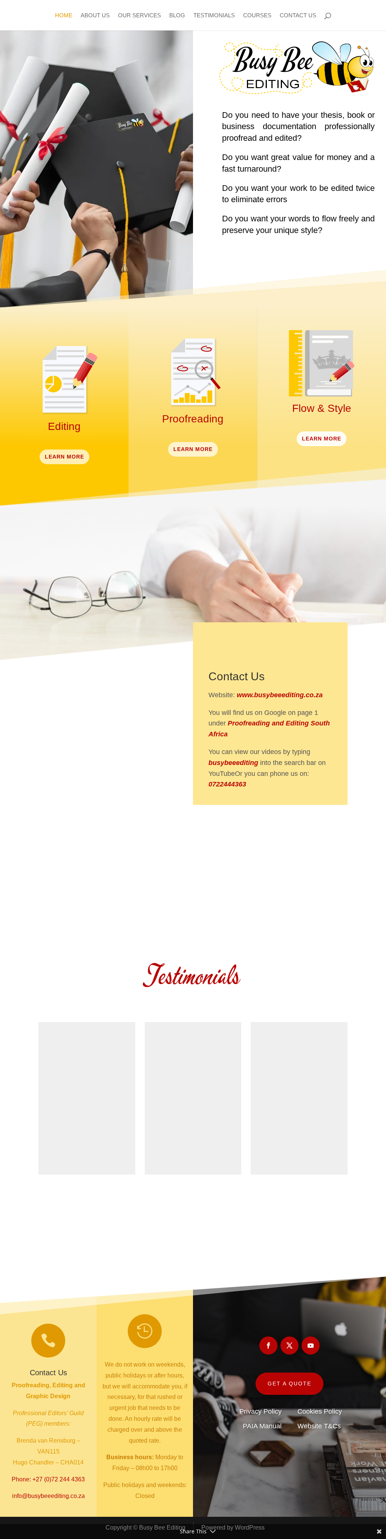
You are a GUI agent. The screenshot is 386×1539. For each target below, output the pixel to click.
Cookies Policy (319, 1411)
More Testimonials (193, 1201)
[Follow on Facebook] (240, 816)
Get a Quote (289, 1384)
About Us (95, 15)
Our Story (85, 902)
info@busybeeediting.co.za (48, 1496)
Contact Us (298, 15)
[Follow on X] (270, 816)
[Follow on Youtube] (300, 816)
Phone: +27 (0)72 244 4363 (48, 1479)
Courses (257, 15)
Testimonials (214, 15)
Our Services (139, 15)
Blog (177, 15)
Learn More (64, 457)
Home (63, 15)
